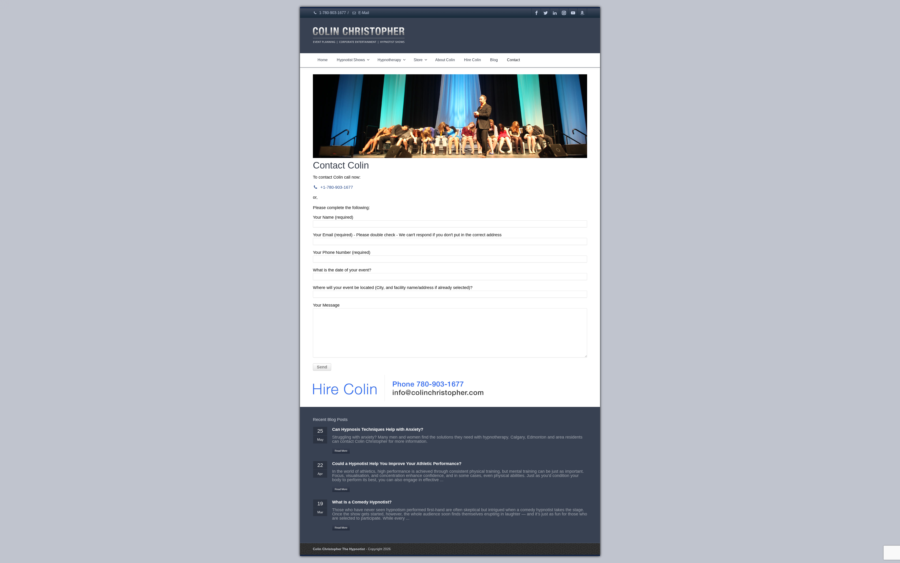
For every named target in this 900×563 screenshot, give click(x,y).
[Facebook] (536, 13)
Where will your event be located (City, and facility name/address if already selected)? (392, 287)
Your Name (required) (333, 217)
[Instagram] (564, 13)
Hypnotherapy (389, 60)
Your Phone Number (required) (341, 252)
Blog (494, 60)
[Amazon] (582, 13)
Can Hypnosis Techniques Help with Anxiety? (377, 429)
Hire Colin (472, 60)
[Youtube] (573, 13)
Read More (341, 450)
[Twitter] (545, 13)
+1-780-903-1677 (336, 187)
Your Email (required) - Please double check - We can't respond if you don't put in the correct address (407, 235)
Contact (513, 60)
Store (418, 60)
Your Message (326, 305)
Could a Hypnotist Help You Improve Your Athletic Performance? (396, 463)
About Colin (445, 60)
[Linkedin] (554, 13)
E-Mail (363, 13)
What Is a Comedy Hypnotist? (362, 502)
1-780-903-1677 (332, 13)
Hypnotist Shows (351, 60)
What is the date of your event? (342, 270)
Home (323, 60)
